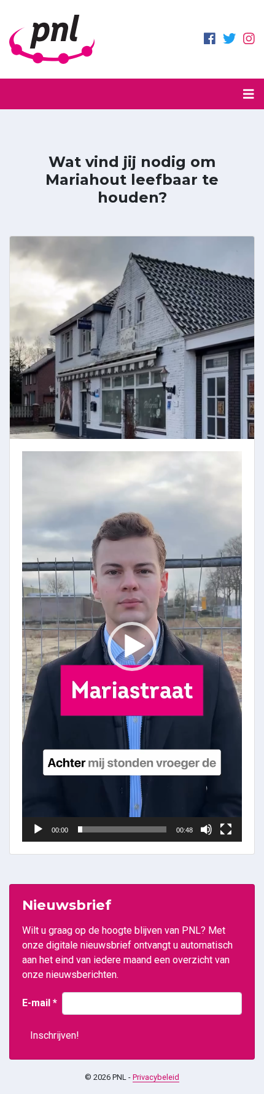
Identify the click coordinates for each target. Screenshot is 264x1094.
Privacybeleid (156, 1077)
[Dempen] (206, 829)
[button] (132, 646)
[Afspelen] (38, 829)
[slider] (122, 829)
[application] (132, 646)
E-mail (39, 1003)
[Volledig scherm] (226, 829)
